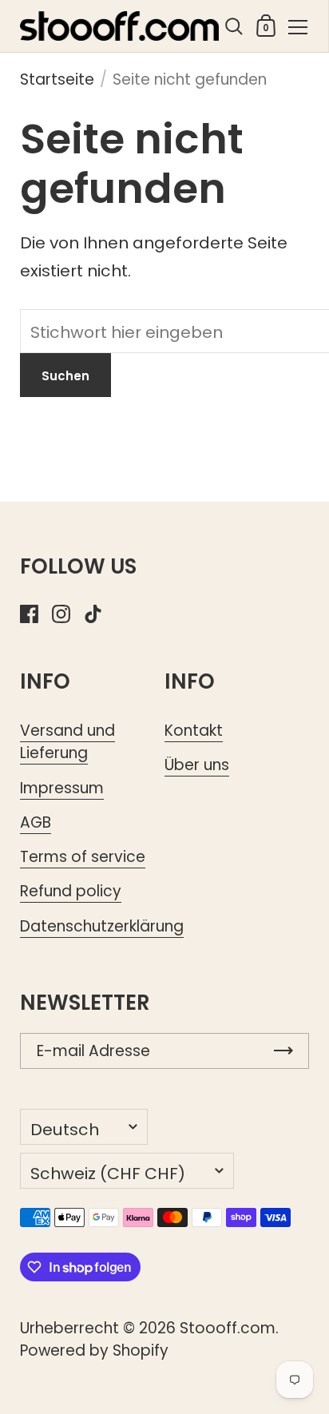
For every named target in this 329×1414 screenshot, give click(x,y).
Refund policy (70, 891)
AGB (35, 822)
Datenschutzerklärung (102, 926)
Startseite (57, 79)
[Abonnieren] (283, 1051)
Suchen (65, 375)
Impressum (62, 788)
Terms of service (82, 857)
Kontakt (193, 730)
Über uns (196, 765)
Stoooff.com (227, 1328)
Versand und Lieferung (67, 742)
